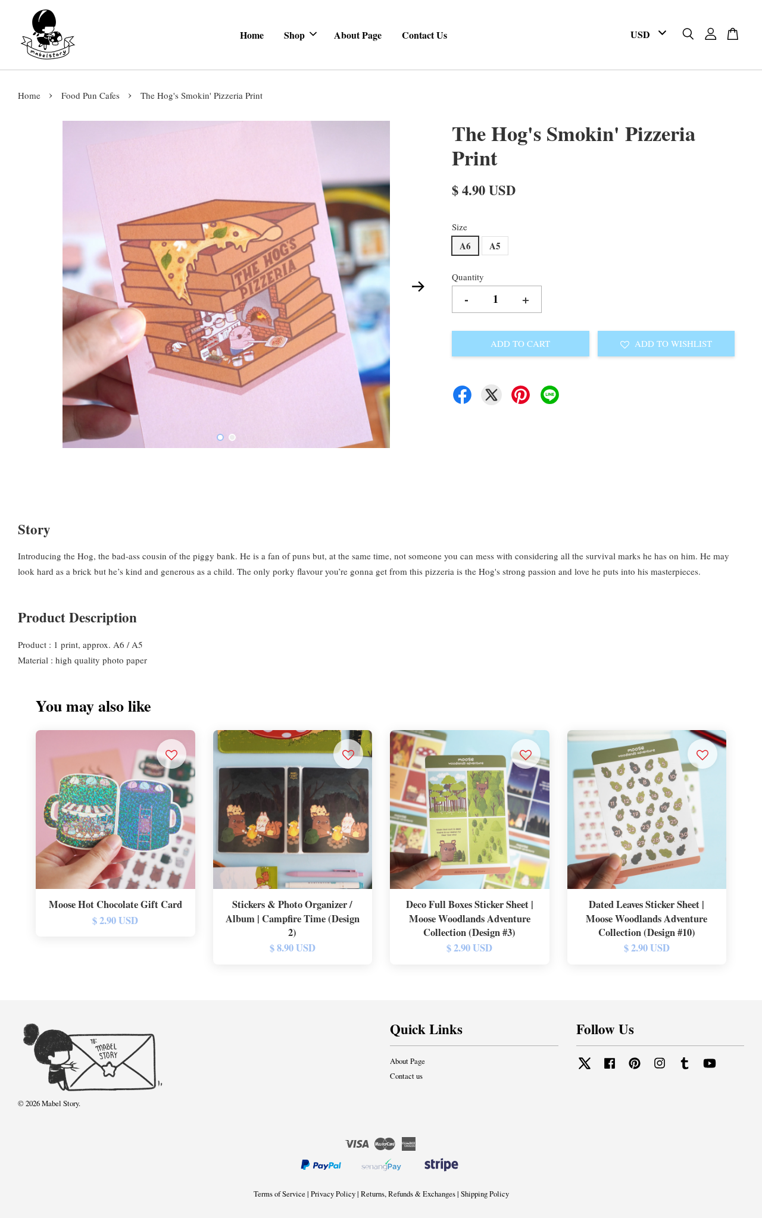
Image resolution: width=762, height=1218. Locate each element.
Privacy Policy (333, 1194)
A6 (465, 245)
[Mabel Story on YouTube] (709, 1069)
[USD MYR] (646, 35)
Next (418, 287)
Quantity (468, 277)
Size (459, 227)
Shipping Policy (485, 1194)
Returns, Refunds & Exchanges (408, 1194)
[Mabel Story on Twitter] (584, 1069)
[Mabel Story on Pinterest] (634, 1069)
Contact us (406, 1076)
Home (252, 35)
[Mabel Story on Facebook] (609, 1069)
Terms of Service (279, 1194)
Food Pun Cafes (90, 95)
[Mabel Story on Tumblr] (684, 1069)
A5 (495, 245)
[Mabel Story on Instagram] (659, 1069)
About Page (358, 35)
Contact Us (424, 35)
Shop (294, 35)
